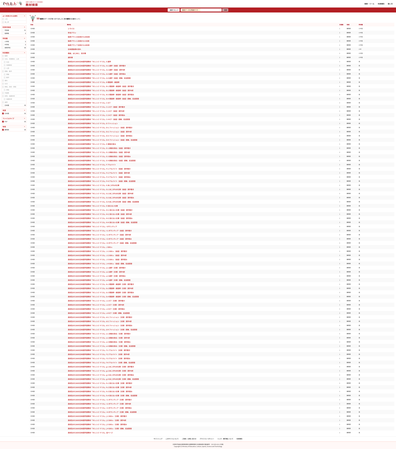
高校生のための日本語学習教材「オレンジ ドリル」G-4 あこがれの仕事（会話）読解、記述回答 (103, 201)
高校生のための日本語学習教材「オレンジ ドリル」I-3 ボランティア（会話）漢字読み (100, 239)
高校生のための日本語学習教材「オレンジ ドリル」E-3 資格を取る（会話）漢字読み (99, 156)
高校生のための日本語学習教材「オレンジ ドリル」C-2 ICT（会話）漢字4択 (96, 111)
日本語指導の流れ (74, 49)
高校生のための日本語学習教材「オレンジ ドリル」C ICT (89, 103)
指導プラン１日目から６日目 (78, 41)
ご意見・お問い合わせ (189, 439)
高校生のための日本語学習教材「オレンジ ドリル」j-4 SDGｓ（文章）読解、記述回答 (100, 428)
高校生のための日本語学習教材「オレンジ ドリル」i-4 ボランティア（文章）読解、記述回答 (102, 412)
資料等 (70, 57)
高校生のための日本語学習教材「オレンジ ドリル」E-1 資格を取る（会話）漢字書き (99, 148)
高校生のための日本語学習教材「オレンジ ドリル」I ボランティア (92, 226)
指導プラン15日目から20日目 (79, 37)
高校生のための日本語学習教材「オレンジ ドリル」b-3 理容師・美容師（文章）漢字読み (101, 292)
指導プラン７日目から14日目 (79, 45)
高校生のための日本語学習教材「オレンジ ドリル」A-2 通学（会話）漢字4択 (96, 70)
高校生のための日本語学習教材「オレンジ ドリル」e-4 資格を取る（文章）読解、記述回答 (102, 346)
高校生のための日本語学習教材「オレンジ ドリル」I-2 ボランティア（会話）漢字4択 (99, 234)
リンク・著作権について (225, 439)
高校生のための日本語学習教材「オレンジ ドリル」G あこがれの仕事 (93, 185)
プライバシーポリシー (207, 439)
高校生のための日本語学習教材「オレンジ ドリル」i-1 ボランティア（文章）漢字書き (100, 399)
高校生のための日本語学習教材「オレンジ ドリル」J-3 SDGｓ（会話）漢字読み (97, 259)
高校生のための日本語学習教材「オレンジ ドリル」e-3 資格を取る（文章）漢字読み (99, 342)
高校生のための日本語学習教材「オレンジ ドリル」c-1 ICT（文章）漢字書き (96, 300)
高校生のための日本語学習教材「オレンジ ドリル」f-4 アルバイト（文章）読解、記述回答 (101, 362)
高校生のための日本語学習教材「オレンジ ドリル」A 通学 (89, 61)
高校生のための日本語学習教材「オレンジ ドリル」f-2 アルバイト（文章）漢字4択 (99, 354)
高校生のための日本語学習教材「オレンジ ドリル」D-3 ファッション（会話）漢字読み (100, 136)
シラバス (71, 28)
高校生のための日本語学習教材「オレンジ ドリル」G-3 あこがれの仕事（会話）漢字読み (101, 197)
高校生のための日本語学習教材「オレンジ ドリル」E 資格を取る (92, 144)
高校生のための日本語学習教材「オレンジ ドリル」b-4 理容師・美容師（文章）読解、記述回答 (103, 296)
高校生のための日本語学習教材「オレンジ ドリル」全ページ (90, 432)
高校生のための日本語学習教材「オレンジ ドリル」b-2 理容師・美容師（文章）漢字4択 (100, 288)
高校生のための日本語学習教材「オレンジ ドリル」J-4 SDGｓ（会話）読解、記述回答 (100, 263)
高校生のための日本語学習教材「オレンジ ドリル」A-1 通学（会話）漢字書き (97, 65)
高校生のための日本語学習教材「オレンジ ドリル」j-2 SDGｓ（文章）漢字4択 (97, 420)
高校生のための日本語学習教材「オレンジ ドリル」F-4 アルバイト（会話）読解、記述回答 (102, 181)
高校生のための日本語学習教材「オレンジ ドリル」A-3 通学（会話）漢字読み (97, 74)
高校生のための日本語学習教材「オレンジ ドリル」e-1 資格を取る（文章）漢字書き (99, 333)
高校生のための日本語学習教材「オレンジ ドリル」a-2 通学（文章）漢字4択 (96, 272)
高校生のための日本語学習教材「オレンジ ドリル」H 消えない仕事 (93, 206)
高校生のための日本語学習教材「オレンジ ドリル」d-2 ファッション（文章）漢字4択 (100, 321)
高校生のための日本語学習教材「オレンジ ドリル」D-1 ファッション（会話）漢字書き (100, 127)
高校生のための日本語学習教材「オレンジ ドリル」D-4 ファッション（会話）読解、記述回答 (102, 140)
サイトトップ (158, 439)
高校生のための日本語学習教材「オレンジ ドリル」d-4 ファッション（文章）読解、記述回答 (102, 329)
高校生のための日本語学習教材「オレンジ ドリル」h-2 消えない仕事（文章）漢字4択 (100, 387)
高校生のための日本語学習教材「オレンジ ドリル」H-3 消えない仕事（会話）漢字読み (100, 218)
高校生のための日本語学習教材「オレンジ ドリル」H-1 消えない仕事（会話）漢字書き (100, 210)
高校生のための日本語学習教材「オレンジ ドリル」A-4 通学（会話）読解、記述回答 (99, 78)
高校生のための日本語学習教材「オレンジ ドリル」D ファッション (93, 123)
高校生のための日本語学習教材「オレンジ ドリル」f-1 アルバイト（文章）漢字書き (99, 350)
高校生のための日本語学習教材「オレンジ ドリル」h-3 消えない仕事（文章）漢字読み (100, 391)
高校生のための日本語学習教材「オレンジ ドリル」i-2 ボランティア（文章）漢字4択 (99, 404)
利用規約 (381, 3)
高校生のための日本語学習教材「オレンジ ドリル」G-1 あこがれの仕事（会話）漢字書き (101, 189)
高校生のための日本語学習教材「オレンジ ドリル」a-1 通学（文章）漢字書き (97, 267)
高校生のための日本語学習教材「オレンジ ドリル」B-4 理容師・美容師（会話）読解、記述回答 (103, 98)
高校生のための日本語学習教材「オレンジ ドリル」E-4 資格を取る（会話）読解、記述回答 (102, 160)
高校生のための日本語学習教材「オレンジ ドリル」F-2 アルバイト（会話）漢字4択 (99, 173)
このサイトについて (172, 439)
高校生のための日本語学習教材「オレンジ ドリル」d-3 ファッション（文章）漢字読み (100, 325)
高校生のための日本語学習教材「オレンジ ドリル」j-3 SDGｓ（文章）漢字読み (97, 424)
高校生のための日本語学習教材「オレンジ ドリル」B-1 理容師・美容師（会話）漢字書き (101, 86)
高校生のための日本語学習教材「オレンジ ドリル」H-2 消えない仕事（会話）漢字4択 (100, 214)
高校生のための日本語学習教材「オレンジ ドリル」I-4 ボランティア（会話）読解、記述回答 (102, 243)
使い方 (390, 3)
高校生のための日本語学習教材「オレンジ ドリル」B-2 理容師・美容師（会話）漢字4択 (100, 90)
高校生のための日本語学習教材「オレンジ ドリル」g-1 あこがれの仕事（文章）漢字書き (101, 366)
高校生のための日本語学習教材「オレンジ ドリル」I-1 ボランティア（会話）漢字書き (100, 230)
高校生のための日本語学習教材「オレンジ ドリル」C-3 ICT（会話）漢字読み (96, 115)
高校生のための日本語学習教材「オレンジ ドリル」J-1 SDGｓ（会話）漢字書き (97, 251)
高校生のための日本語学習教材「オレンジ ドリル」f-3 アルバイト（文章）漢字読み (99, 358)
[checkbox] (3, 19)
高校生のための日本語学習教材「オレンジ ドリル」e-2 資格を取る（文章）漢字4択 (99, 338)
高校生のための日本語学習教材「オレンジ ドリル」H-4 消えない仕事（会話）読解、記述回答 (102, 222)
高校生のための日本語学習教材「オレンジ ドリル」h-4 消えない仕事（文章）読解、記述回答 (102, 395)
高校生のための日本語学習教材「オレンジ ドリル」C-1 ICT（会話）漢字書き (96, 107)
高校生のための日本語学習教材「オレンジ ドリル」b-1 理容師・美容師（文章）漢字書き (101, 284)
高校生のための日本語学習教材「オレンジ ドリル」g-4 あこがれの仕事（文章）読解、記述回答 (103, 379)
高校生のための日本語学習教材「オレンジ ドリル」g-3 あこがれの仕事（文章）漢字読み (101, 375)
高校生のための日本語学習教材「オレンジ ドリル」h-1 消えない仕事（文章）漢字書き (100, 383)
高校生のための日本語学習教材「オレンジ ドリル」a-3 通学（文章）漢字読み (97, 276)
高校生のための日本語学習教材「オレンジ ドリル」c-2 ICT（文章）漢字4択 (96, 305)
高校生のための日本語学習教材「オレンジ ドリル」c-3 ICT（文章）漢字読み (96, 309)
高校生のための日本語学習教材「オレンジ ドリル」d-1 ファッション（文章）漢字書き (100, 317)
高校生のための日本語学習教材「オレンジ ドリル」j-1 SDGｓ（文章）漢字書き (97, 416)
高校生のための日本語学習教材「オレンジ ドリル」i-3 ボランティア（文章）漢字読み (100, 408)
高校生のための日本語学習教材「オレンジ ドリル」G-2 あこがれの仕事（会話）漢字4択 (100, 193)
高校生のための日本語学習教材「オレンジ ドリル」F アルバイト (92, 164)
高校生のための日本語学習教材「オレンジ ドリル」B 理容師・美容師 (93, 82)
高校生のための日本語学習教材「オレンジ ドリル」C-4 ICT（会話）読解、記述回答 (99, 119)
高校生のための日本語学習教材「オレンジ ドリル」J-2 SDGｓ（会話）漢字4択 (97, 255)
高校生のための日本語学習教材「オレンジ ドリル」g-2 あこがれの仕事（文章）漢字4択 (100, 371)
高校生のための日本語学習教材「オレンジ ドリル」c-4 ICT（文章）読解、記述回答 (99, 313)
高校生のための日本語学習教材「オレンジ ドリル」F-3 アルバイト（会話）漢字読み (99, 177)
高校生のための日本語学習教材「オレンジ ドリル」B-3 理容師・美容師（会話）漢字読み (101, 94)
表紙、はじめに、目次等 (77, 53)
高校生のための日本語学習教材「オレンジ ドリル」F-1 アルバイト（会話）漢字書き (99, 168)
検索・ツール (369, 3)
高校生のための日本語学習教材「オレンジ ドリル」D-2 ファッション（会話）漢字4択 (100, 131)
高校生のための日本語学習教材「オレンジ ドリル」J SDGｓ (90, 247)
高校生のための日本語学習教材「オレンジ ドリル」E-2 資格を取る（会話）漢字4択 (99, 152)
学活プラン (72, 32)
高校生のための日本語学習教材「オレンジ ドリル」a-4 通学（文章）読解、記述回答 (99, 280)
